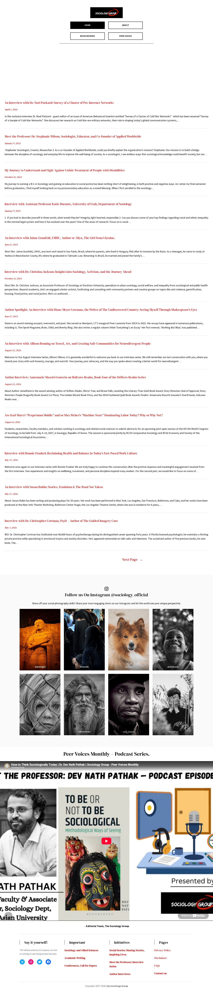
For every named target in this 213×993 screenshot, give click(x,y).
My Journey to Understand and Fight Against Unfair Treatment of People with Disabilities (65, 170)
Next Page (132, 559)
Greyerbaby (40, 731)
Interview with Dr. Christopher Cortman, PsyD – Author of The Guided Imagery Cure (61, 521)
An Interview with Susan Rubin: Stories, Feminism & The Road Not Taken (54, 487)
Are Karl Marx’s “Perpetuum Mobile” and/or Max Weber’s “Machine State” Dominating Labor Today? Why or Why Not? (84, 415)
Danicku (128, 667)
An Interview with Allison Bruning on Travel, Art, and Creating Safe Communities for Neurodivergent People (78, 343)
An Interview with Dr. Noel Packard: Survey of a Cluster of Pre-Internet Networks (59, 103)
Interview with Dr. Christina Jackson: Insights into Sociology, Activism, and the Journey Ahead (68, 272)
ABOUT (125, 25)
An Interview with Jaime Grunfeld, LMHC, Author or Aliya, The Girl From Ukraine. (60, 238)
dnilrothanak (173, 667)
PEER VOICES (125, 35)
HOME (87, 25)
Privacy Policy (162, 950)
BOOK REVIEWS (87, 35)
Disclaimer (160, 958)
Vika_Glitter (173, 731)
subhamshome (84, 731)
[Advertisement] (106, 77)
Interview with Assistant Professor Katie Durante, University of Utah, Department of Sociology (68, 204)
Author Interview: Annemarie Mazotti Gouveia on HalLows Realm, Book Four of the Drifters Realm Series (75, 377)
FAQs (157, 965)
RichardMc (84, 667)
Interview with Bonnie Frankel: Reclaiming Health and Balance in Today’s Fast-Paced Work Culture (71, 453)
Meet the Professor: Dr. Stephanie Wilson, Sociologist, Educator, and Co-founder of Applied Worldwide (73, 136)
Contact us (160, 973)
